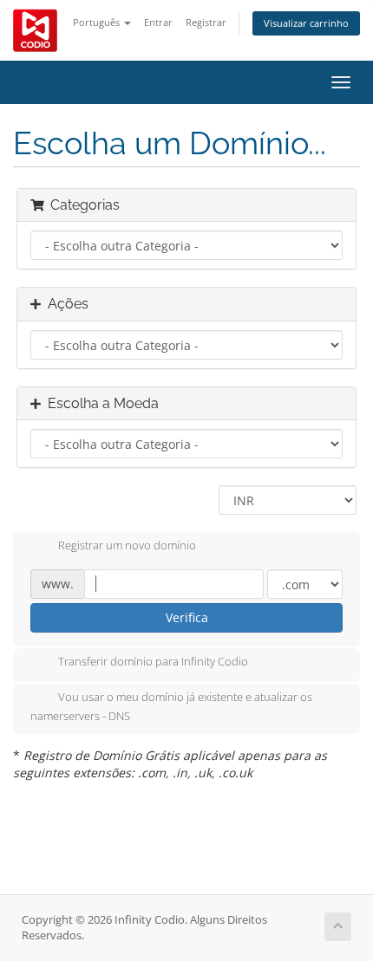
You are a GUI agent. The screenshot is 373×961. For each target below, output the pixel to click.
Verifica (187, 617)
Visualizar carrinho (306, 22)
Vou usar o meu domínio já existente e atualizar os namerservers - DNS (171, 707)
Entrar (158, 22)
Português (97, 22)
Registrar (206, 22)
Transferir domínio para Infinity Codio (153, 662)
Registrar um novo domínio (127, 545)
